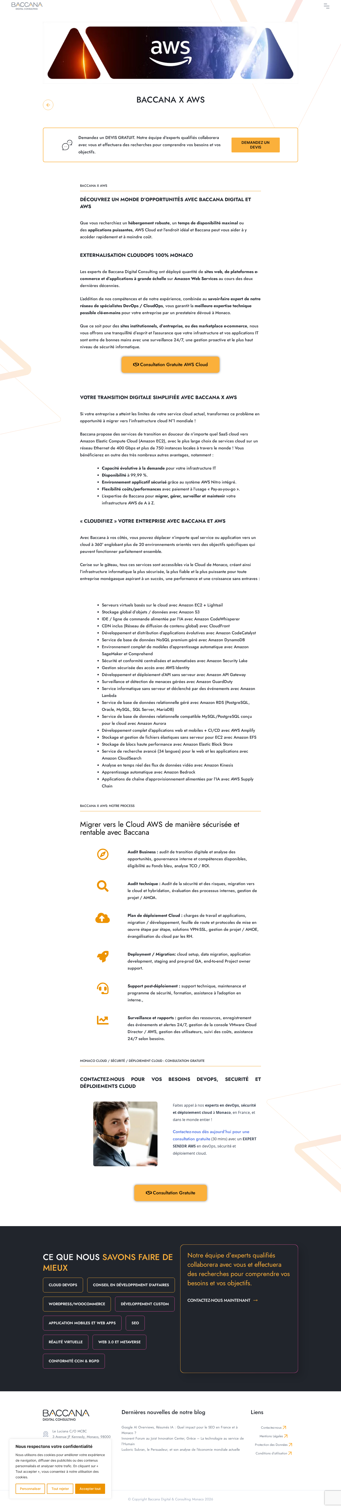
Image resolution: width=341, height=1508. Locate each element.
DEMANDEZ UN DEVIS (255, 144)
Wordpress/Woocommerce (77, 1304)
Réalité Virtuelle (66, 1342)
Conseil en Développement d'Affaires (131, 1285)
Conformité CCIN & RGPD (74, 1361)
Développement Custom (145, 1304)
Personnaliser (30, 1489)
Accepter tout (90, 1489)
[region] (60, 1469)
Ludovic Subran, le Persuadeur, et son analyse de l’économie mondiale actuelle (181, 1449)
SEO (135, 1323)
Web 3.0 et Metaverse (119, 1342)
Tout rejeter (60, 1489)
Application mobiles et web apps (82, 1323)
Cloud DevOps (63, 1285)
